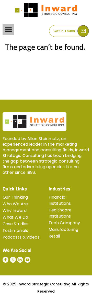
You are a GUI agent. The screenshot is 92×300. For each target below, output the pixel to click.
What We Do (15, 217)
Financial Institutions (60, 200)
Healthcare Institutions (60, 213)
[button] (8, 29)
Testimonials (15, 230)
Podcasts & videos (21, 237)
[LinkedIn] (20, 260)
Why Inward (15, 210)
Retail (54, 236)
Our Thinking (15, 197)
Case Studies (15, 224)
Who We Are (15, 204)
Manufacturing (63, 229)
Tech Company (64, 223)
